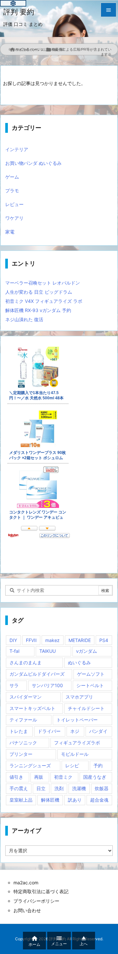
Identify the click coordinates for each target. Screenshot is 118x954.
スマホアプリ (79, 697)
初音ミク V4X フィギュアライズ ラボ (43, 301)
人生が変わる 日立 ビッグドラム (38, 292)
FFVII (31, 640)
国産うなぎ (94, 777)
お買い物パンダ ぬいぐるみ (33, 163)
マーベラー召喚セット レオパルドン (42, 283)
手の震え (19, 788)
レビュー (14, 204)
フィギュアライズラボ (77, 742)
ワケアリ (14, 218)
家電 (9, 231)
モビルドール (74, 754)
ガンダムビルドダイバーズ (37, 674)
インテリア (16, 149)
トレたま (19, 731)
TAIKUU (47, 651)
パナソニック (23, 742)
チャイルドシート (86, 708)
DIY (13, 640)
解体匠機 (50, 800)
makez (52, 640)
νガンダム (86, 651)
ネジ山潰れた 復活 (24, 319)
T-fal (14, 651)
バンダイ (98, 731)
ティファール (23, 719)
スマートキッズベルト (32, 708)
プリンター (21, 754)
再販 (38, 777)
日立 (41, 788)
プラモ (12, 190)
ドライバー (49, 731)
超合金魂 (99, 800)
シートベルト (90, 685)
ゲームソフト (91, 674)
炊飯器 (101, 788)
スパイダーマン (26, 697)
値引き (16, 777)
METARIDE (80, 640)
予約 (98, 765)
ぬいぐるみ (79, 662)
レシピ (72, 765)
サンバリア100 (47, 685)
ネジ (74, 731)
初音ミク (63, 777)
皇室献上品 (21, 800)
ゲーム (12, 177)
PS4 (103, 640)
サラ (14, 685)
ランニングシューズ (30, 765)
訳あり (75, 800)
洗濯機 (79, 788)
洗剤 (59, 788)
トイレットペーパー (77, 719)
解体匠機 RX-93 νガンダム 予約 (38, 310)
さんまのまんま (26, 662)
